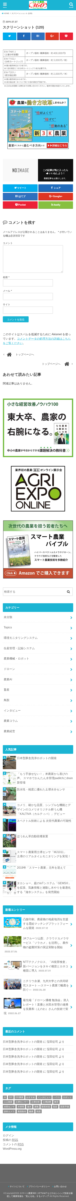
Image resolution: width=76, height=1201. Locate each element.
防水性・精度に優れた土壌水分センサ (41, 789)
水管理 (21, 1106)
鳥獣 (6, 700)
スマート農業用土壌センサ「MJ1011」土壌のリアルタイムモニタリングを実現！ (44, 854)
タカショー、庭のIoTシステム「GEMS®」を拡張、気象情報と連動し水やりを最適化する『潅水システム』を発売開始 (44, 887)
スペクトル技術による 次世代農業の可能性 (44, 820)
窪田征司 (52, 1041)
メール (7, 290)
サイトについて (17, 1186)
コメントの (13, 1144)
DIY (11, 1097)
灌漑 (36, 1106)
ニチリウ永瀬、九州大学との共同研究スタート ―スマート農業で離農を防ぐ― (46, 985)
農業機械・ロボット (16, 658)
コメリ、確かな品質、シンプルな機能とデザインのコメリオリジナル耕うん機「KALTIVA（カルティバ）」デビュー (44, 809)
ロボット (67, 1097)
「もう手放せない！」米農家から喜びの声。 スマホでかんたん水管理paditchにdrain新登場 (45, 778)
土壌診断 (47, 1102)
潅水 (29, 1106)
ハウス (57, 1097)
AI (5, 1097)
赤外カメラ (9, 1111)
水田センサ (9, 1106)
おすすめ (30, 1097)
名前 (6, 277)
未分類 (8, 617)
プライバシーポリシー (39, 1186)
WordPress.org (12, 1148)
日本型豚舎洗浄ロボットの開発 (37, 758)
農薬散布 (22, 1111)
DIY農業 (19, 1097)
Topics (8, 627)
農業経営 (9, 731)
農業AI (8, 679)
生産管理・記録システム (19, 648)
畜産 (6, 689)
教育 (56, 1102)
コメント (8, 243)
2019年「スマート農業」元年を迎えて (41, 867)
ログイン (8, 1135)
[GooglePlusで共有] (52, 36)
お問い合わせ (60, 1186)
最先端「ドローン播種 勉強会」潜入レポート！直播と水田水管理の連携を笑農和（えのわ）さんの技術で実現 (36, 1006)
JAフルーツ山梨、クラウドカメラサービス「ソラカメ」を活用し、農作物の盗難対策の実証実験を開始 (37, 945)
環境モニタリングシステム (21, 637)
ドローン (9, 668)
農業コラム (11, 720)
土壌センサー (22, 1102)
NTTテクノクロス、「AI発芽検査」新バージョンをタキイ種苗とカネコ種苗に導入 (45, 966)
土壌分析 (35, 1102)
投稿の (10, 1139)
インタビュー (12, 710)
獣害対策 (46, 1106)
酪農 (31, 1111)
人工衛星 (8, 1102)
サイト (6, 304)
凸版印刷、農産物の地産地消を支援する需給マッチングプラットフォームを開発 (45, 923)
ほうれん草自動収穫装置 (32, 836)
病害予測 (64, 1106)
